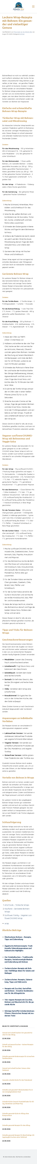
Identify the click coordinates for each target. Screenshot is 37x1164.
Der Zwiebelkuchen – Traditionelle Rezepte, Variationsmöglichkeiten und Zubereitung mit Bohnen (19, 959)
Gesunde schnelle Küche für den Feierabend (17, 1080)
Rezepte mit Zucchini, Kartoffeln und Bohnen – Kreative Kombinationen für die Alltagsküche (19, 990)
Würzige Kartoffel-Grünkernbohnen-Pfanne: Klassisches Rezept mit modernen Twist (20, 1013)
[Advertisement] (18, 55)
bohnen (22, 34)
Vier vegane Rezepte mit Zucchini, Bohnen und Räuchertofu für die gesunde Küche (19, 1002)
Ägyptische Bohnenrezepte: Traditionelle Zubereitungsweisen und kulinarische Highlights (19, 948)
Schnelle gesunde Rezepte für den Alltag (16, 1125)
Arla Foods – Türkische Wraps (17, 905)
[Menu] (33, 7)
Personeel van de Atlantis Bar (23, 32)
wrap (7, 923)
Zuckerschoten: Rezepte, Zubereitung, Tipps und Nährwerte (19, 980)
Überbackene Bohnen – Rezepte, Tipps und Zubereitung (18, 938)
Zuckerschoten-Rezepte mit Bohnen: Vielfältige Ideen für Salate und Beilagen (19, 970)
